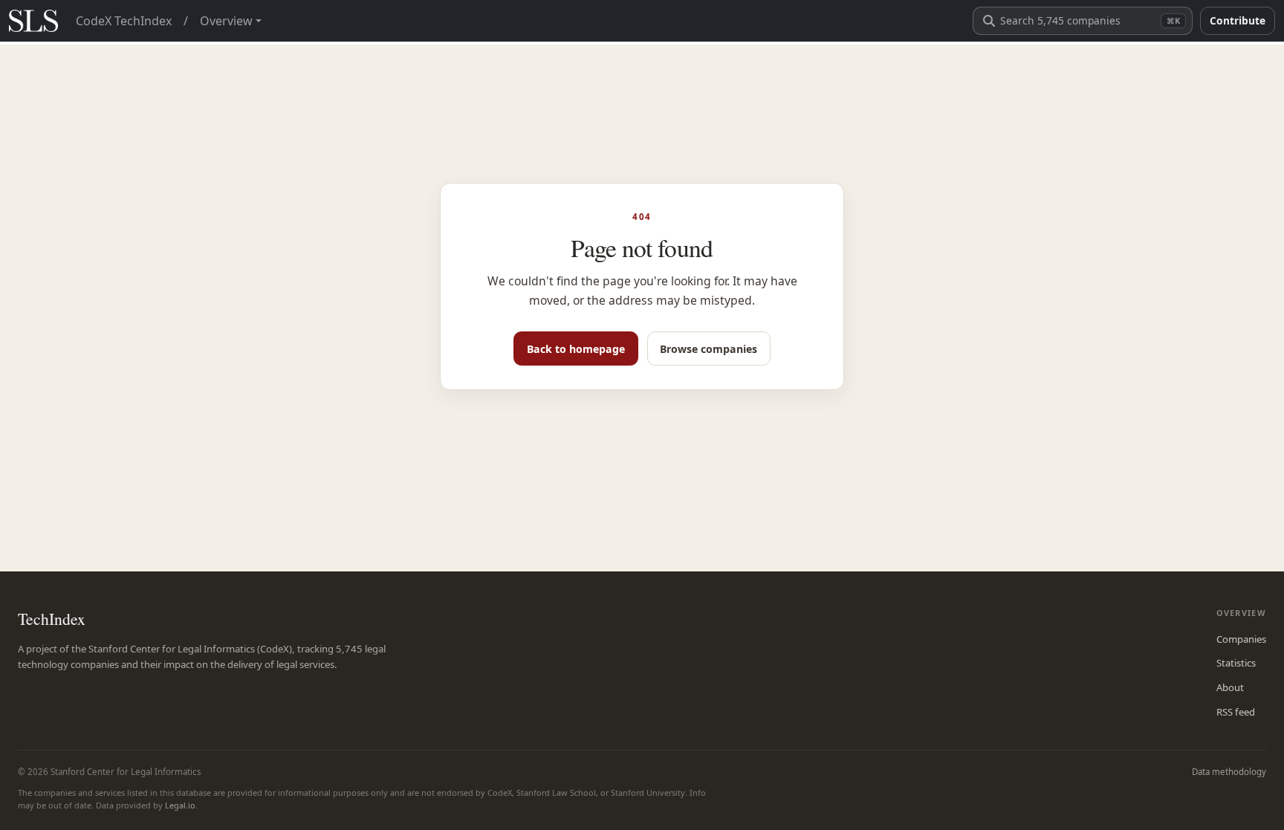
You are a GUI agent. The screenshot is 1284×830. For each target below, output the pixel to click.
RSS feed (1235, 712)
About (1230, 687)
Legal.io (180, 805)
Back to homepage (576, 349)
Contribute (1237, 20)
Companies (1241, 639)
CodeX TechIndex (124, 21)
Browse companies (708, 349)
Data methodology (1229, 771)
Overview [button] (226, 21)
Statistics (1236, 662)
